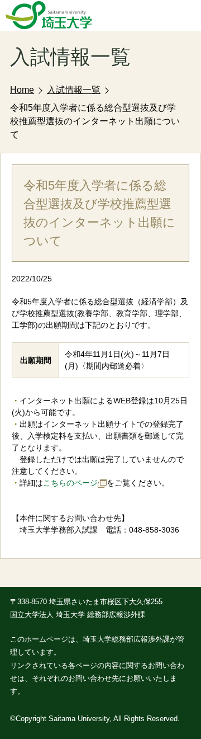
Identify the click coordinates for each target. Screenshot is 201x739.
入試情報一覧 (73, 90)
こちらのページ (70, 482)
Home (22, 90)
